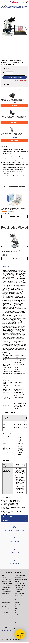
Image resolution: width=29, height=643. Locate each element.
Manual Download (7, 592)
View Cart (5, 607)
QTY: (3, 73)
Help (3, 575)
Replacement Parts (7, 583)
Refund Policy (19, 607)
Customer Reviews (20, 596)
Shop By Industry (20, 577)
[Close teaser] (15, 629)
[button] (20, 634)
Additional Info (7, 517)
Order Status (5, 594)
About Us (17, 603)
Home (3, 6)
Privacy (17, 609)
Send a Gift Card (6, 613)
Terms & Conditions (21, 605)
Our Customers (19, 611)
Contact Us (5, 577)
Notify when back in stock (14, 77)
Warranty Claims (7, 581)
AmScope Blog (19, 594)
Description (6, 267)
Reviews (5, 520)
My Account (5, 609)
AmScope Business (20, 575)
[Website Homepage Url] (14, 2)
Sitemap (17, 613)
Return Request (6, 579)
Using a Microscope (20, 583)
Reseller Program (7, 611)
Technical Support (7, 585)
